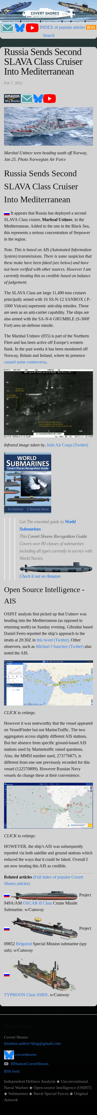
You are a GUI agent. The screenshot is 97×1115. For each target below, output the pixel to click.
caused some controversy (25, 362)
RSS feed (11, 1071)
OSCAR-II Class (37, 903)
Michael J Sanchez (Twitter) (60, 646)
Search (48, 35)
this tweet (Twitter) (53, 640)
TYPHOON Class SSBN (26, 994)
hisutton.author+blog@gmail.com (32, 1043)
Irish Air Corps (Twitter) (67, 445)
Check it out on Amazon (39, 576)
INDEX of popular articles (62, 27)
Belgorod (24, 943)
